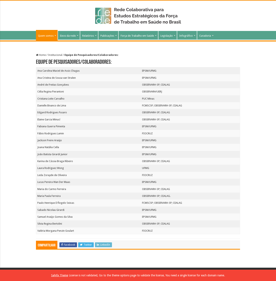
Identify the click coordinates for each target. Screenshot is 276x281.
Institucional (55, 54)
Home (42, 54)
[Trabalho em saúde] (138, 15)
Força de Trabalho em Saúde (137, 35)
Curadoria (205, 35)
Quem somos (46, 35)
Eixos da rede (68, 35)
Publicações (107, 35)
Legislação (166, 35)
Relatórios (88, 35)
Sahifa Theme (59, 275)
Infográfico (186, 35)
